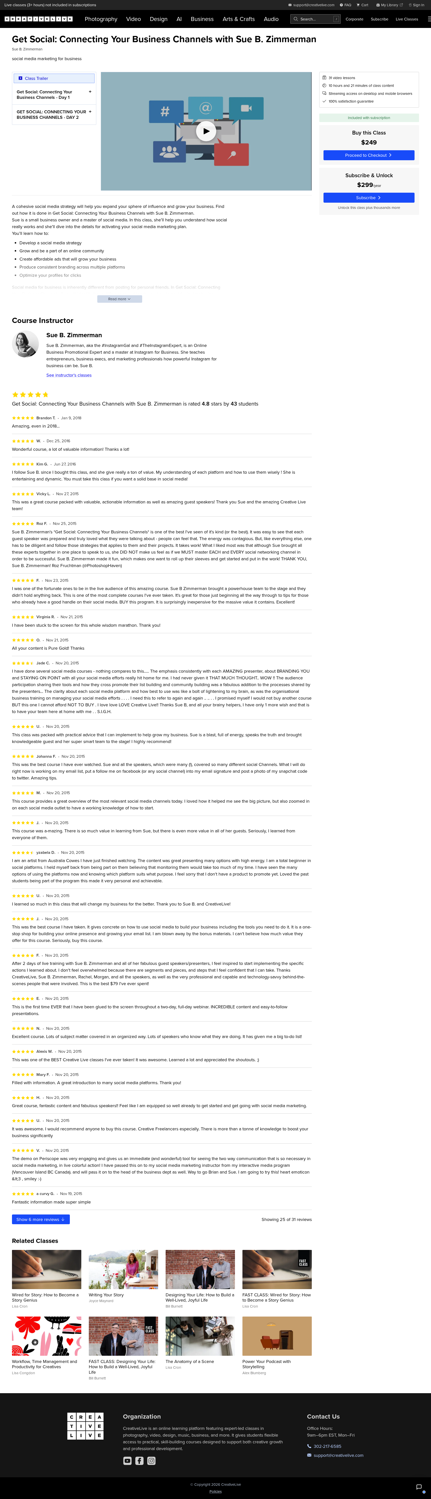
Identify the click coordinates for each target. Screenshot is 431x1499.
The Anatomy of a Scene (190, 1361)
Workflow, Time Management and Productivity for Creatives (44, 1364)
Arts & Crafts (239, 19)
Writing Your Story (106, 1295)
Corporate (354, 19)
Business (202, 19)
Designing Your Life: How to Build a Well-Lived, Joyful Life (200, 1297)
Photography (101, 19)
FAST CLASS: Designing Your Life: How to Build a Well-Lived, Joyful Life (122, 1366)
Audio (271, 19)
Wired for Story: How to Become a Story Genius (45, 1297)
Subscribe (379, 19)
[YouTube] (127, 1460)
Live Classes (407, 19)
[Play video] (206, 131)
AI (179, 19)
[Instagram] (151, 1460)
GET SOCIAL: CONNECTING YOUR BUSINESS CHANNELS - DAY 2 (51, 114)
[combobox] (315, 18)
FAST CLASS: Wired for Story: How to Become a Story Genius (276, 1297)
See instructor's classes (69, 375)
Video (133, 19)
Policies (216, 1491)
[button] (419, 1487)
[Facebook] (139, 1460)
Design (159, 19)
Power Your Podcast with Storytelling (266, 1364)
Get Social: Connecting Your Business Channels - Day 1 (44, 94)
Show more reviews (38, 1219)
